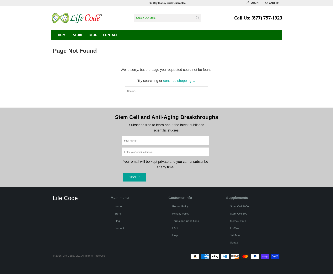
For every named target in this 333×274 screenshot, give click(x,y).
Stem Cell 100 (238, 213)
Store (78, 35)
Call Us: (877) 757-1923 (258, 18)
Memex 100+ (238, 220)
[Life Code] (85, 17)
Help (175, 235)
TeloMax (235, 235)
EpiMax (234, 228)
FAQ (175, 228)
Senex (234, 242)
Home (62, 35)
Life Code (68, 255)
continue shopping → (179, 81)
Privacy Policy (180, 213)
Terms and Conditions (185, 220)
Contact (110, 35)
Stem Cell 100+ (239, 206)
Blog (93, 35)
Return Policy (180, 206)
